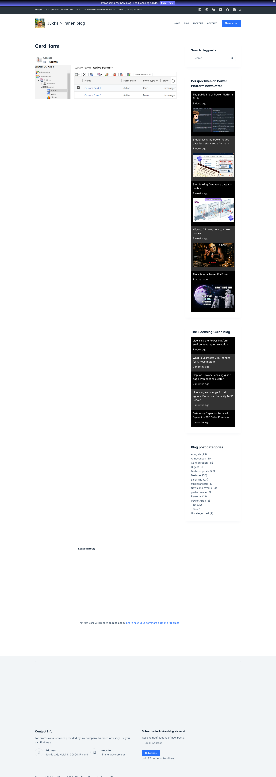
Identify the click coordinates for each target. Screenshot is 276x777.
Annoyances (198, 458)
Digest (195, 467)
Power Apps (198, 500)
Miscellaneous (199, 483)
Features (196, 475)
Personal (196, 496)
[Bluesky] (213, 9)
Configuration (199, 462)
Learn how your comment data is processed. (153, 622)
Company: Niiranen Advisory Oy (99, 10)
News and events (201, 487)
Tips (193, 504)
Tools (194, 509)
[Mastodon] (206, 9)
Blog (186, 23)
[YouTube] (220, 9)
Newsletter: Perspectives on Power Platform (57, 10)
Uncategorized (200, 513)
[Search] (240, 10)
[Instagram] (234, 9)
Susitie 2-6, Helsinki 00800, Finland (66, 754)
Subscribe (151, 752)
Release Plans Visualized (131, 10)
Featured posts (200, 471)
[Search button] (232, 58)
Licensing (196, 479)
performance (199, 492)
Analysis (196, 454)
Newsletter (231, 23)
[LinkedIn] (200, 9)
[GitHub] (227, 9)
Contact (212, 23)
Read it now (167, 3)
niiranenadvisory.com (113, 754)
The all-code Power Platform (210, 274)
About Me (198, 23)
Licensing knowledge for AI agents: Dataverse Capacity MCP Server (213, 396)
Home (177, 23)
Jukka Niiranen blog (66, 23)
